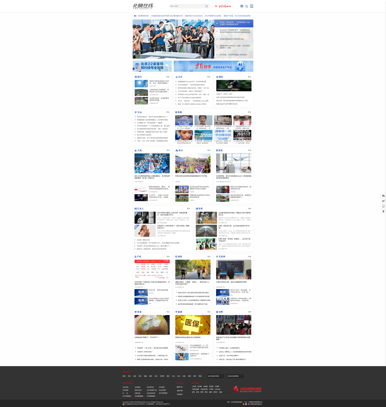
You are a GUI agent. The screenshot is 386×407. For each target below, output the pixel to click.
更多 (168, 77)
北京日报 (125, 387)
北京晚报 (137, 387)
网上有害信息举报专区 (255, 404)
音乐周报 (125, 390)
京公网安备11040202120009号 (135, 404)
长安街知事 (162, 390)
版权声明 (180, 390)
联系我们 (180, 394)
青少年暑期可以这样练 (199, 16)
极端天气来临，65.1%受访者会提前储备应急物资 (227, 16)
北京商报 (161, 387)
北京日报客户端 (152, 390)
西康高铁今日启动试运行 (180, 16)
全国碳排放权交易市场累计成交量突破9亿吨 (153, 16)
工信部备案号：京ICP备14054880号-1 (158, 404)
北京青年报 (150, 387)
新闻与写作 (138, 390)
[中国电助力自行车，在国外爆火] (234, 85)
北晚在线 (137, 393)
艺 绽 (125, 393)
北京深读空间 (151, 393)
